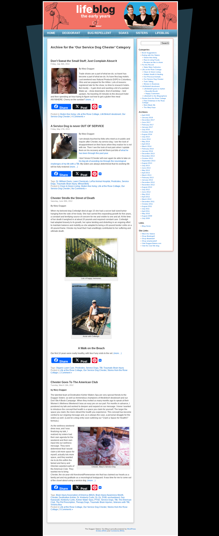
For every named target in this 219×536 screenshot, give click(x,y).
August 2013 (147, 163)
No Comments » (79, 188)
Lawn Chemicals (80, 181)
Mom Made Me (149, 105)
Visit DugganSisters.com (151, 243)
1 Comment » (66, 372)
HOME (51, 33)
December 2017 (148, 120)
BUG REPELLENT (99, 33)
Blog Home (146, 226)
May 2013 (146, 170)
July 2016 (146, 129)
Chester (54, 497)
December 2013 (148, 153)
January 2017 (147, 127)
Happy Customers (152, 93)
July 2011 (146, 209)
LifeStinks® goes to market (154, 89)
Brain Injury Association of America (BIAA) (75, 495)
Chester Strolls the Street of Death (73, 198)
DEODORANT (71, 33)
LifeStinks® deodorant (110, 114)
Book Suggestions (149, 53)
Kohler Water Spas (84, 500)
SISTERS (142, 33)
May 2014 (146, 141)
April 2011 (146, 211)
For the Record (148, 65)
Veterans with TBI (121, 502)
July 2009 (146, 218)
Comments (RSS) (117, 531)
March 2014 (146, 146)
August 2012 (147, 187)
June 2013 (146, 168)
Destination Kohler (67, 497)
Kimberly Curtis (68, 500)
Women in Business (151, 84)
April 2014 (146, 144)
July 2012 (146, 189)
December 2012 (148, 182)
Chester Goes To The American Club (74, 382)
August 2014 (147, 134)
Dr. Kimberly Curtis (85, 497)
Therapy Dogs (82, 502)
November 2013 (148, 156)
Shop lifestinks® (148, 238)
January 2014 (147, 151)
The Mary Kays (150, 107)
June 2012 (146, 192)
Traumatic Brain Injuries (101, 502)
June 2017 (146, 122)
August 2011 (147, 206)
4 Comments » (78, 116)
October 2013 (147, 158)
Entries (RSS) (101, 531)
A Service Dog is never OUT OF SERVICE (77, 126)
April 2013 (146, 173)
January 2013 (147, 180)
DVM (104, 497)
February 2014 (148, 149)
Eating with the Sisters (151, 55)
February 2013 (148, 177)
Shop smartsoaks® (149, 241)
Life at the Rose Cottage (88, 114)
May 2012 (146, 194)
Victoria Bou (56, 504)
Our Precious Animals (152, 77)
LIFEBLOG (162, 33)
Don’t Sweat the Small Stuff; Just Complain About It (84, 60)
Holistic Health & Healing (153, 74)
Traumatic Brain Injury (67, 184)
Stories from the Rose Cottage (154, 98)
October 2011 (147, 204)
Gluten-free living (68, 114)
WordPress (131, 529)
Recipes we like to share (153, 62)
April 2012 (146, 197)
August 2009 (147, 216)
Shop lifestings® (148, 236)
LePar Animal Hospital (99, 181)
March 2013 (146, 175)
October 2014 (147, 132)
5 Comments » (66, 509)
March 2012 (146, 199)
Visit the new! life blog (150, 246)
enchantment (114, 497)
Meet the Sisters (148, 234)
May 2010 (146, 213)
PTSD (97, 500)
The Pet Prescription (65, 502)
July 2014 (146, 137)
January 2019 (147, 117)
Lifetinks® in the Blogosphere (155, 96)
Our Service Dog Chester (94, 370)
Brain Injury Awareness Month (109, 495)
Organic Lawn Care (65, 368)
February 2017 (148, 125)
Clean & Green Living (70, 186)
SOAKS (123, 33)
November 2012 (148, 185)
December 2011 (148, 201)
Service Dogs (92, 368)
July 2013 (146, 165)
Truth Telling (148, 81)
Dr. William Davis (64, 181)
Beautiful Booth (151, 91)
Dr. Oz (98, 497)
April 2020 (146, 115)
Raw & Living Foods (151, 60)
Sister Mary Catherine (152, 67)
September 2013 (148, 161)
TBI (100, 368)
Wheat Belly (83, 184)
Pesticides (116, 181)
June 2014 (146, 139)
